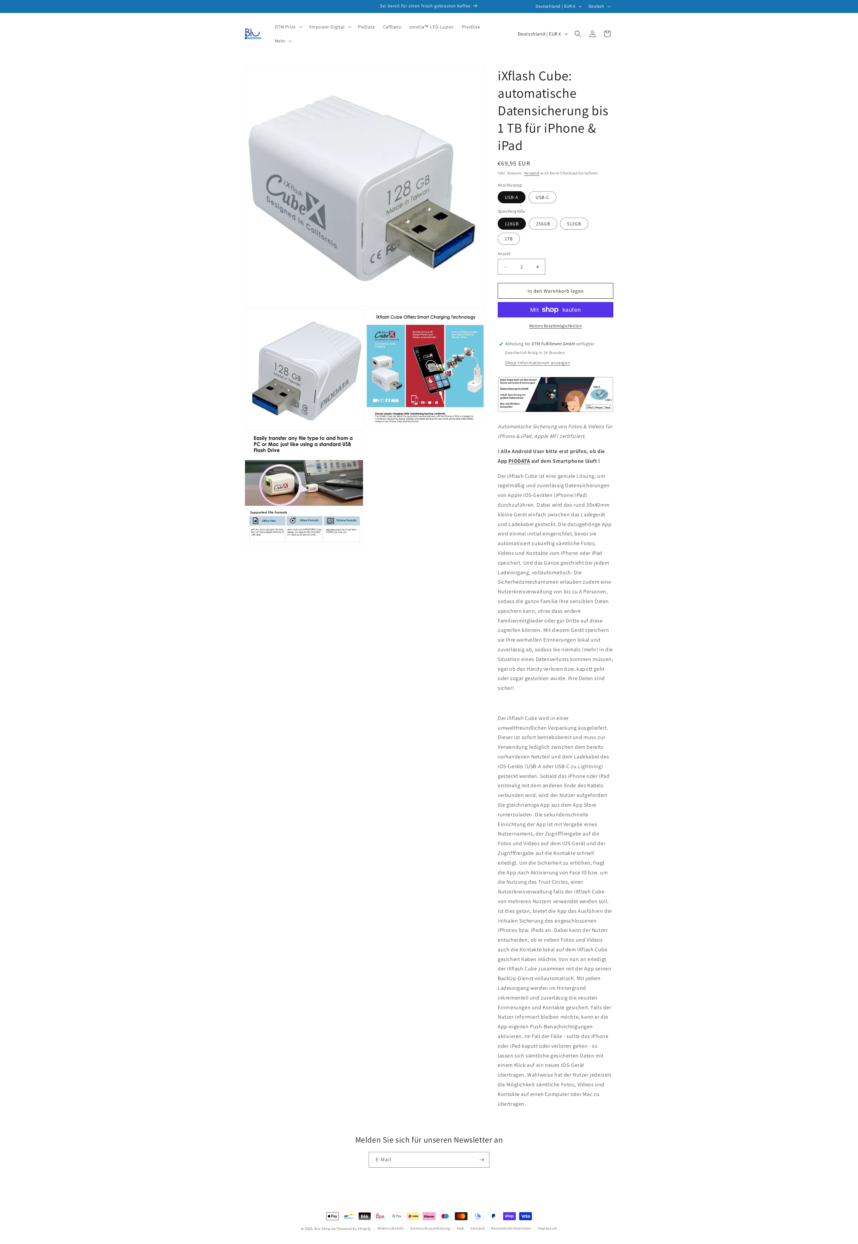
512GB (574, 224)
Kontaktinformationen (511, 1228)
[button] (288, 27)
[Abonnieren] (481, 1160)
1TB (509, 239)
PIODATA (519, 460)
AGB (460, 1228)
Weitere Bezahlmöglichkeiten (555, 325)
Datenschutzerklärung (430, 1228)
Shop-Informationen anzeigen (537, 363)
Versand (532, 172)
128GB (512, 224)
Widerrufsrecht (391, 1228)
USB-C (542, 197)
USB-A (511, 197)
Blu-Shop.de (325, 1228)
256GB (543, 224)
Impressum (547, 1228)
